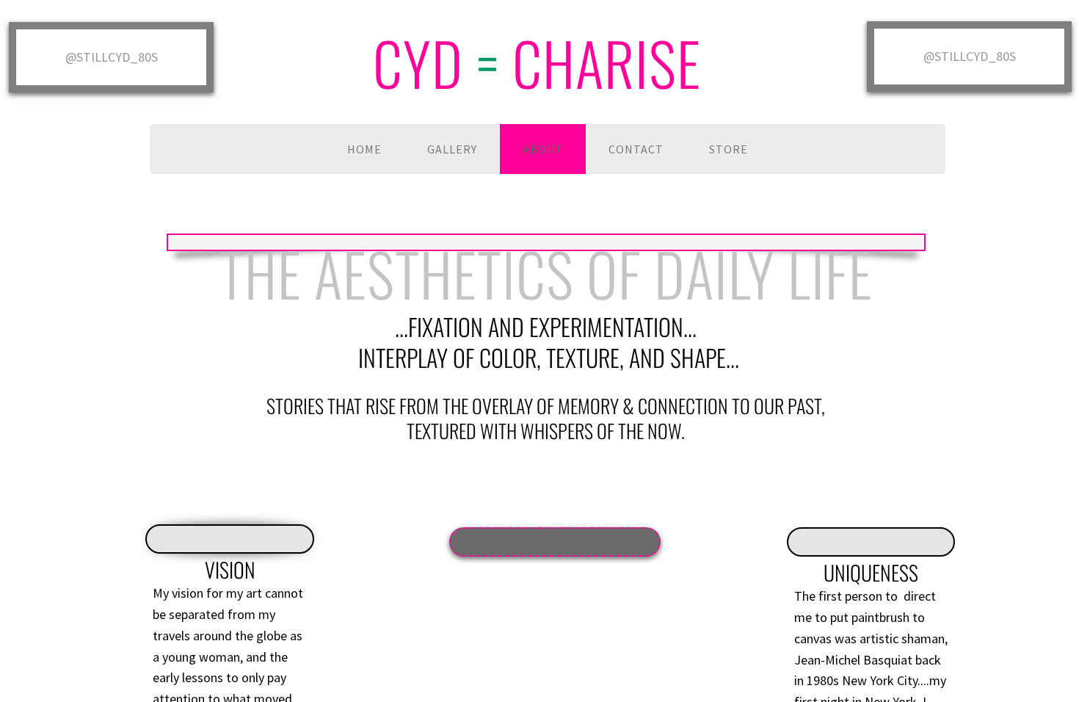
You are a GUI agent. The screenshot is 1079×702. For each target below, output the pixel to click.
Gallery (452, 149)
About (543, 149)
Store (728, 149)
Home (364, 149)
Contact (636, 149)
